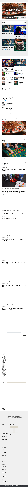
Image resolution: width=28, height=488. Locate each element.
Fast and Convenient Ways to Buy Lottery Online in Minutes (7, 98)
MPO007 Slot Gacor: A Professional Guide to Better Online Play (13, 170)
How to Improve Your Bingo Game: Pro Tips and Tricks (9, 108)
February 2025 (4, 357)
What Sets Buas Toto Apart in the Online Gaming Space (13, 139)
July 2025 (3, 352)
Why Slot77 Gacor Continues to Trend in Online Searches (7, 69)
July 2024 (3, 364)
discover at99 (3, 436)
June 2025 (3, 353)
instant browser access (4, 447)
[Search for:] (12, 336)
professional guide (4, 469)
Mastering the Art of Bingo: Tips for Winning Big (9, 113)
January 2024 (3, 370)
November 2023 (4, 372)
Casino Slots (6, 237)
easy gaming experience (4, 439)
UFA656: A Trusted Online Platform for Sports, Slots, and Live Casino (14, 162)
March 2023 (3, 379)
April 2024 (3, 367)
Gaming (14, 7)
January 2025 (3, 358)
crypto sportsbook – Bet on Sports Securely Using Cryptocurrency (9, 73)
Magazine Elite (21, 485)
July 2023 (3, 376)
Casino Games (5, 433)
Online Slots (4, 461)
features (4, 444)
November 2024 (4, 360)
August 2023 (3, 375)
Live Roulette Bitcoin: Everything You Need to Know (14, 10)
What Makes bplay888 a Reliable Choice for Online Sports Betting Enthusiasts (7, 33)
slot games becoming (4, 478)
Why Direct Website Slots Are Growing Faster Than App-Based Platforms (14, 240)
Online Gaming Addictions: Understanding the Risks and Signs (9, 104)
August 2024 (3, 363)
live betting (4, 452)
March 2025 (3, 356)
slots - (3, 479)
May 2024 (3, 366)
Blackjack (3, 385)
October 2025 (3, 349)
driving (7, 436)
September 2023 (4, 374)
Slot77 (5, 472)
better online (3, 430)
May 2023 (3, 378)
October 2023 (3, 373)
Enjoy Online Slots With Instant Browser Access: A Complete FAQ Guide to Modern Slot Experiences (13, 192)
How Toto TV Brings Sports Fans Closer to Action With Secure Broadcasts (20, 37)
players (4, 466)
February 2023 (4, 380)
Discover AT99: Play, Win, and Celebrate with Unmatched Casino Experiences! (9, 78)
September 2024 (4, 362)
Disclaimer (3, 408)
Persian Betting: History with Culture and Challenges (7, 48)
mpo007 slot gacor (4, 455)
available (4, 429)
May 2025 (3, 354)
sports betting (5, 481)
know (3, 449)
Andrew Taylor (3, 34)
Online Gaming (5, 457)
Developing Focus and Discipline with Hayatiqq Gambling (19, 52)
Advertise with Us (4, 409)
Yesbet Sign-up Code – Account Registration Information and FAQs (12, 309)
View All (25, 22)
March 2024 (3, 368)
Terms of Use (3, 407)
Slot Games (4, 476)
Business (3, 386)
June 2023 (3, 377)
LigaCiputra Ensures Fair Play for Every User (9, 82)
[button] (25, 10)
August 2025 (3, 351)
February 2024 (4, 369)
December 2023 (4, 371)
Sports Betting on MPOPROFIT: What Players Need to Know (14, 286)
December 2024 (4, 359)
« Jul (11, 434)
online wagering (3, 464)
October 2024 (3, 361)
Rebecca (3, 70)
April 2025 (3, 355)
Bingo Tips (3, 384)
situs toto (3, 472)
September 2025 (4, 350)
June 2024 (3, 365)
